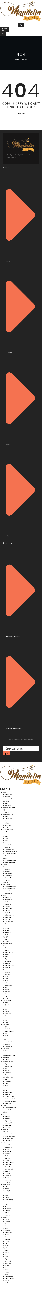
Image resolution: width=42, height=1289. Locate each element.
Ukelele (5, 970)
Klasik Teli (8, 924)
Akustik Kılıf (8, 869)
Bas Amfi (7, 797)
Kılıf (4, 867)
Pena (6, 838)
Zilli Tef (7, 998)
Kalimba (5, 865)
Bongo (7, 989)
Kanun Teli (8, 917)
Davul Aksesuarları (8, 814)
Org (6, 939)
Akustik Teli (8, 897)
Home (17, 59)
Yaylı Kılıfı (7, 880)
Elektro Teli (8, 913)
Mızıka (6, 957)
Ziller (6, 827)
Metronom (8, 805)
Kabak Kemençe (9, 915)
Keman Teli (8, 919)
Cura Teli (7, 910)
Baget (6, 816)
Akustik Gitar (8, 845)
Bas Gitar (7, 847)
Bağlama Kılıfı (9, 873)
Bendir (7, 987)
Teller (4, 895)
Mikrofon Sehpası (10, 889)
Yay (6, 1020)
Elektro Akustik (9, 849)
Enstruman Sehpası (10, 886)
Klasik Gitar (8, 856)
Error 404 (24, 59)
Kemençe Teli (9, 921)
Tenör (6, 976)
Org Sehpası (8, 893)
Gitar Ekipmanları (8, 829)
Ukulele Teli (8, 932)
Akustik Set (8, 985)
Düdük (6, 803)
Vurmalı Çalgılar (7, 983)
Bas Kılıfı (7, 871)
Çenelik (7, 1005)
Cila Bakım (8, 834)
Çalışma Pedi (8, 818)
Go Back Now (21, 113)
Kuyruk (7, 1011)
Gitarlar (5, 843)
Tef (6, 996)
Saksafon (7, 963)
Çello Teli (7, 906)
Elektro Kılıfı (8, 875)
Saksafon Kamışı (9, 965)
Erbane (7, 994)
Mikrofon (5, 882)
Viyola (6, 1035)
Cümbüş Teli (8, 908)
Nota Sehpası (9, 891)
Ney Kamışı (8, 961)
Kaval (6, 948)
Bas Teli (7, 902)
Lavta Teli (7, 926)
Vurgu (6, 840)
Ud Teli (7, 930)
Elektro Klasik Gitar (10, 854)
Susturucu (8, 825)
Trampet (7, 967)
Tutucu (7, 1018)
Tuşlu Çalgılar (6, 937)
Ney (6, 959)
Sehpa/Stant (6, 884)
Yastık (6, 1022)
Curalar (7, 812)
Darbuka (7, 992)
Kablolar (5, 858)
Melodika (7, 954)
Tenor (6, 978)
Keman (7, 1033)
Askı (6, 832)
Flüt (6, 946)
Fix (5, 1007)
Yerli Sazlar (6, 1024)
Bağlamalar (6, 810)
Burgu (6, 1002)
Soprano (7, 974)
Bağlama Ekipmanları (9, 808)
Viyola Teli (8, 935)
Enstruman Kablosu (10, 860)
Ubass (6, 981)
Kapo (6, 836)
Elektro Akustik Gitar (11, 851)
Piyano (7, 941)
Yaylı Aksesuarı (7, 1000)
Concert (7, 972)
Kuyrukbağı (8, 1014)
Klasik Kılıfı (8, 878)
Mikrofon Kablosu (10, 862)
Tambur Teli (8, 928)
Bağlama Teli (8, 900)
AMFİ (4, 792)
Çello (6, 1027)
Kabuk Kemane (9, 1031)
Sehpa (7, 823)
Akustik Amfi (8, 794)
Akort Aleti (6, 801)
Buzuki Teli (8, 904)
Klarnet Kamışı (9, 952)
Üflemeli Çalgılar (7, 943)
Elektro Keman (9, 1029)
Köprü (6, 1009)
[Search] (6, 753)
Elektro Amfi (8, 799)
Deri (6, 821)
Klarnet (7, 950)
